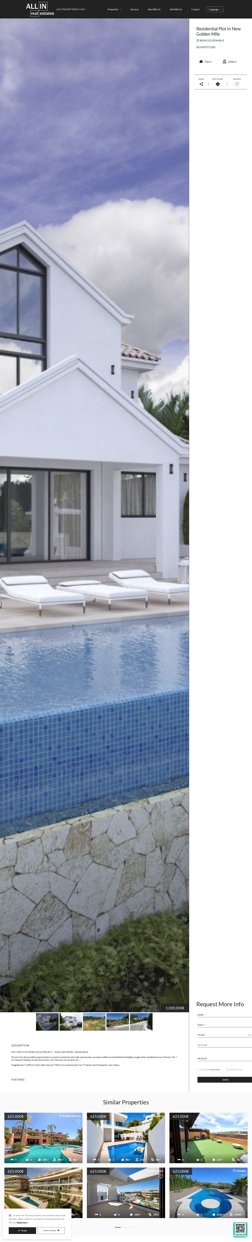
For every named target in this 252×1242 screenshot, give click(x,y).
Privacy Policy (214, 1069)
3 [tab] (134, 1227)
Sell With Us (176, 9)
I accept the (210, 1070)
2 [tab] (126, 1227)
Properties (113, 9)
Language (213, 9)
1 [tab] (118, 1227)
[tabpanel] (126, 1167)
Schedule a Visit (236, 1070)
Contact (195, 9)
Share (201, 79)
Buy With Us (154, 9)
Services (134, 9)
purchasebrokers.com (71, 9)
